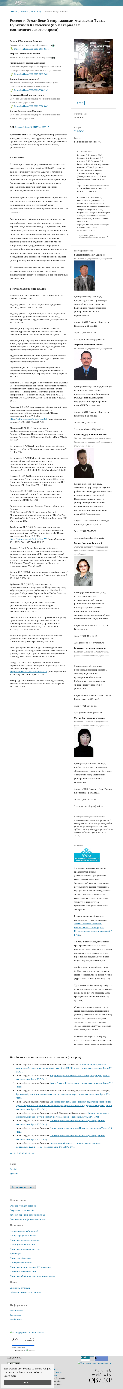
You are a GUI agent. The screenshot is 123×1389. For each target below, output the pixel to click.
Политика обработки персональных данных (32, 1276)
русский (14, 1173)
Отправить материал (23, 1187)
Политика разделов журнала (24, 1240)
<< (11, 1153)
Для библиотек (17, 1319)
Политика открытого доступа (25, 1249)
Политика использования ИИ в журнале (30, 1267)
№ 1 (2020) (36, 11)
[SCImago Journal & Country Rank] (27, 1332)
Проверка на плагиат (21, 1262)
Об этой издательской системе (25, 1292)
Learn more (10, 1375)
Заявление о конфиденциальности (28, 1219)
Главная (13, 11)
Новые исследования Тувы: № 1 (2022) (80, 1116)
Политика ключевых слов (23, 1271)
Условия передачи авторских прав (27, 1214)
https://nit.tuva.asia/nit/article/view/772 (28, 539)
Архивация (15, 1253)
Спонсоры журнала (20, 1287)
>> (33, 1153)
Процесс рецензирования (23, 1235)
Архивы (24, 11)
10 (29, 1153)
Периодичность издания (22, 1244)
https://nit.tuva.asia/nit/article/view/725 (28, 671)
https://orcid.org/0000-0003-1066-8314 (31, 48)
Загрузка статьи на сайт (22, 1210)
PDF (80, 103)
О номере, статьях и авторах (64, 1128)
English (13, 1169)
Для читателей (16, 1310)
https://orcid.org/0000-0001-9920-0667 (31, 106)
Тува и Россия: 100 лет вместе (65, 1082)
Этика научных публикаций (24, 1231)
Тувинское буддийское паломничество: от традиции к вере (46, 1094)
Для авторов (15, 1315)
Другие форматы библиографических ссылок (92, 236)
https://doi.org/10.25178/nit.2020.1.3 (32, 127)
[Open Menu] (10, 3)
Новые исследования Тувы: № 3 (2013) (56, 1146)
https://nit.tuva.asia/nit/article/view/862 (28, 418)
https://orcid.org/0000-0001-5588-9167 (31, 90)
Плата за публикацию (21, 1258)
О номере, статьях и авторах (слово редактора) (73, 1120)
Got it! (27, 1382)
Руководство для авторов (23, 1205)
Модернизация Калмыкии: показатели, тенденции (76, 1075)
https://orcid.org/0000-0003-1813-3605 (31, 74)
